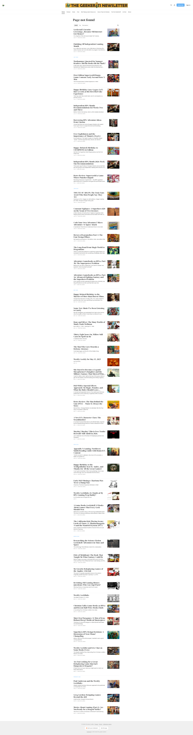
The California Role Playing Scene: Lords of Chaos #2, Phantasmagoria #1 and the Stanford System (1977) (89, 523)
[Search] (171, 5)
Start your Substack (92, 728)
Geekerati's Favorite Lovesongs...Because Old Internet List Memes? (88, 32)
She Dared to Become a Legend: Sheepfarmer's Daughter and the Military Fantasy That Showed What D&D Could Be (89, 372)
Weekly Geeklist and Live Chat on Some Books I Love (88, 649)
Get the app (104, 728)
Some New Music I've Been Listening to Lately (89, 309)
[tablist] (81, 25)
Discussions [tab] (85, 25)
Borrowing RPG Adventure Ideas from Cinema (87, 121)
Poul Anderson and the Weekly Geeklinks (87, 682)
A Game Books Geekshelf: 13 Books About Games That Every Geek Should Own (88, 507)
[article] (96, 34)
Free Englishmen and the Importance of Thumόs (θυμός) (87, 135)
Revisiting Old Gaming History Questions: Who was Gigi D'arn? (87, 584)
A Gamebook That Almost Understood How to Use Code (88, 227)
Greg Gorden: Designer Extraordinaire (83, 699)
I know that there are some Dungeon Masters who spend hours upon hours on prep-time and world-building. (88, 125)
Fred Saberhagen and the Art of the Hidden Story (86, 351)
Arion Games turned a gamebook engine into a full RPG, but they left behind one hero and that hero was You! (89, 282)
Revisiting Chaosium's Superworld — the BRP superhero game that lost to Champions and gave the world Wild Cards (89, 180)
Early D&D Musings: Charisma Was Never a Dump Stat (88, 482)
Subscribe (180, 5)
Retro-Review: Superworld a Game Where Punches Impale (89, 177)
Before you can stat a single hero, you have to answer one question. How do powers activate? (89, 266)
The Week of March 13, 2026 (81, 597)
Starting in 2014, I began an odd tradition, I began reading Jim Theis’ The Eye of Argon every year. (89, 199)
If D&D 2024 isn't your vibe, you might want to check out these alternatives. (88, 668)
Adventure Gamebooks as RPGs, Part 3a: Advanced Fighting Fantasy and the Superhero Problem (89, 277)
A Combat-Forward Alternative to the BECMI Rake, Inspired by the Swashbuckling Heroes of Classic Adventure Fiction (89, 422)
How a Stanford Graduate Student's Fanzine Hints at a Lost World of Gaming (89, 528)
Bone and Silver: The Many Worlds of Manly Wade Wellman (89, 323)
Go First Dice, (77, 361)
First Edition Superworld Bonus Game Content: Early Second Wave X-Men (89, 77)
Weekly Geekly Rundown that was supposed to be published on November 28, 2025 (89, 685)
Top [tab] (80, 25)
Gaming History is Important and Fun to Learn (86, 587)
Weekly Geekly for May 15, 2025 (87, 359)
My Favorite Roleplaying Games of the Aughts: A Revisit (88, 570)
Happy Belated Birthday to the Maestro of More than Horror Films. (89, 295)
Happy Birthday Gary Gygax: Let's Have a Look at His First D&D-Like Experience (88, 92)
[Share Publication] (174, 5)
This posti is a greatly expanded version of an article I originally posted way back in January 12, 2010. (87, 573)
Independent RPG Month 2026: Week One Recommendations (89, 163)
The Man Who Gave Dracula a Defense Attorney (86, 348)
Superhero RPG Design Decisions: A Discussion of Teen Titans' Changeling (89, 634)
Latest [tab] (76, 25)
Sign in (188, 5)
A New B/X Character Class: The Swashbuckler (87, 419)
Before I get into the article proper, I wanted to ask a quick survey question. (89, 638)
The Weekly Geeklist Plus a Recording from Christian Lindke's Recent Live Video (89, 652)
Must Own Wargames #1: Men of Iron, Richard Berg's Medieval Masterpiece (89, 619)
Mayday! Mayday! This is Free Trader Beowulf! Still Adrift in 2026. (89, 432)
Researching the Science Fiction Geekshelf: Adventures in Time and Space (89, 543)
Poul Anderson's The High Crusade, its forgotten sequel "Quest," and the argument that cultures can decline (88, 138)
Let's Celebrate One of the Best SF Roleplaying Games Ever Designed (89, 436)
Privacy (96, 724)
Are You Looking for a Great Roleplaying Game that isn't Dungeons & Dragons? (86, 664)
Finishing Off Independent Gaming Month (88, 45)
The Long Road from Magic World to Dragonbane (89, 248)
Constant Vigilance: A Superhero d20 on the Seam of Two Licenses (89, 210)
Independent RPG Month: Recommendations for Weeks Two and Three (88, 108)
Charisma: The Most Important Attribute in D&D (86, 485)
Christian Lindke (81, 37)
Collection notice (107, 724)
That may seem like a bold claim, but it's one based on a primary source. (88, 96)
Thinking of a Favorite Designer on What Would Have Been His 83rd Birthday (89, 623)
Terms (100, 724)
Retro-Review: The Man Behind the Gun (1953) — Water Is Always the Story (88, 404)
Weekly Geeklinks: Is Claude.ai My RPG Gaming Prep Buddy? (88, 494)
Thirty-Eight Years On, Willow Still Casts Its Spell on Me (88, 335)
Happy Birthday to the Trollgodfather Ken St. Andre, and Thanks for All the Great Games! (88, 467)
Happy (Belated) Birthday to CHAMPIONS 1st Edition (86, 149)
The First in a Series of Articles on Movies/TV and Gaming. (89, 711)
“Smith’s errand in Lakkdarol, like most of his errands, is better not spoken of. (88, 455)
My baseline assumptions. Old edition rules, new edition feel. (89, 239)
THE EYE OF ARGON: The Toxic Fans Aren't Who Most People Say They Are (89, 195)
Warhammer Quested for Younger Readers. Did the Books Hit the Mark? (90, 62)
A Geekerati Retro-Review (80, 338)
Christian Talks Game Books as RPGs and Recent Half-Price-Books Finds (89, 607)
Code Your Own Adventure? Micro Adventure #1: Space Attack (88, 224)
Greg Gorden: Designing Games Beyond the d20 (87, 696)
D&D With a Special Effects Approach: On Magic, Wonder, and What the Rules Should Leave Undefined (88, 388)
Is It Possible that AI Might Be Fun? (83, 497)
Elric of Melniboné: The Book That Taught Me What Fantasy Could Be (88, 556)
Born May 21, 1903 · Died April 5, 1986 (84, 326)
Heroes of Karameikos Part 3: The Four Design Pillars (88, 236)
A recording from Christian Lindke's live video (85, 610)
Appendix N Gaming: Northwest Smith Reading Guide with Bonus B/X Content (89, 451)
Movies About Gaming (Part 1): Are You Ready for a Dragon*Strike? (88, 708)
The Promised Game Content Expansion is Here (86, 81)
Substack (89, 732)
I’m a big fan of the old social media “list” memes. (86, 36)
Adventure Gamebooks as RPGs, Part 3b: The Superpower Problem (89, 262)
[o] (113, 608)
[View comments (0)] (85, 54)
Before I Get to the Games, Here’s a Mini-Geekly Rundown (89, 112)
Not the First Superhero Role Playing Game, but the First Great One (88, 152)
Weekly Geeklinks (81, 595)
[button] (63, 12)
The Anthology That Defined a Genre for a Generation (87, 547)
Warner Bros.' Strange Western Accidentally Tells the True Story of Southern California (88, 408)
